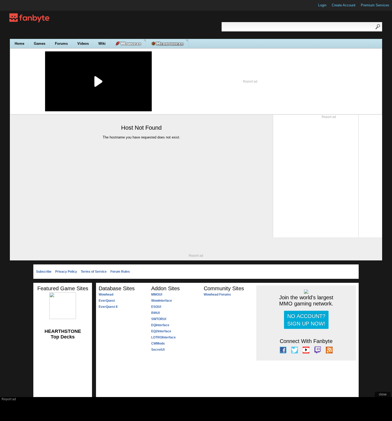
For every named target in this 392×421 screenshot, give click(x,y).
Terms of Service (94, 271)
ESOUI (156, 307)
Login (322, 5)
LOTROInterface (163, 337)
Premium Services (375, 5)
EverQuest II (108, 307)
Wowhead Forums (217, 294)
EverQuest (107, 301)
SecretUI (158, 349)
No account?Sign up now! (306, 319)
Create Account (343, 5)
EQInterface (160, 325)
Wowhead (106, 294)
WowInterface (161, 301)
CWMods (158, 343)
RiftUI (155, 313)
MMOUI (156, 294)
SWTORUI (158, 319)
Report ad (250, 81)
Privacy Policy (66, 271)
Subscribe (43, 271)
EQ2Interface (161, 331)
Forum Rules (120, 271)
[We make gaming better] (17, 5)
